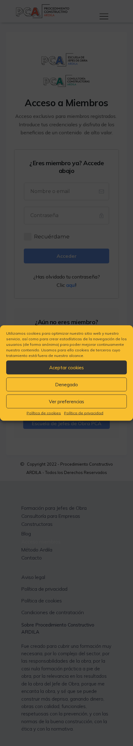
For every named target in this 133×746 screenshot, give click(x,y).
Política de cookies (44, 413)
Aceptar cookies (66, 367)
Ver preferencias (66, 401)
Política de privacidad (83, 413)
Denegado (66, 384)
